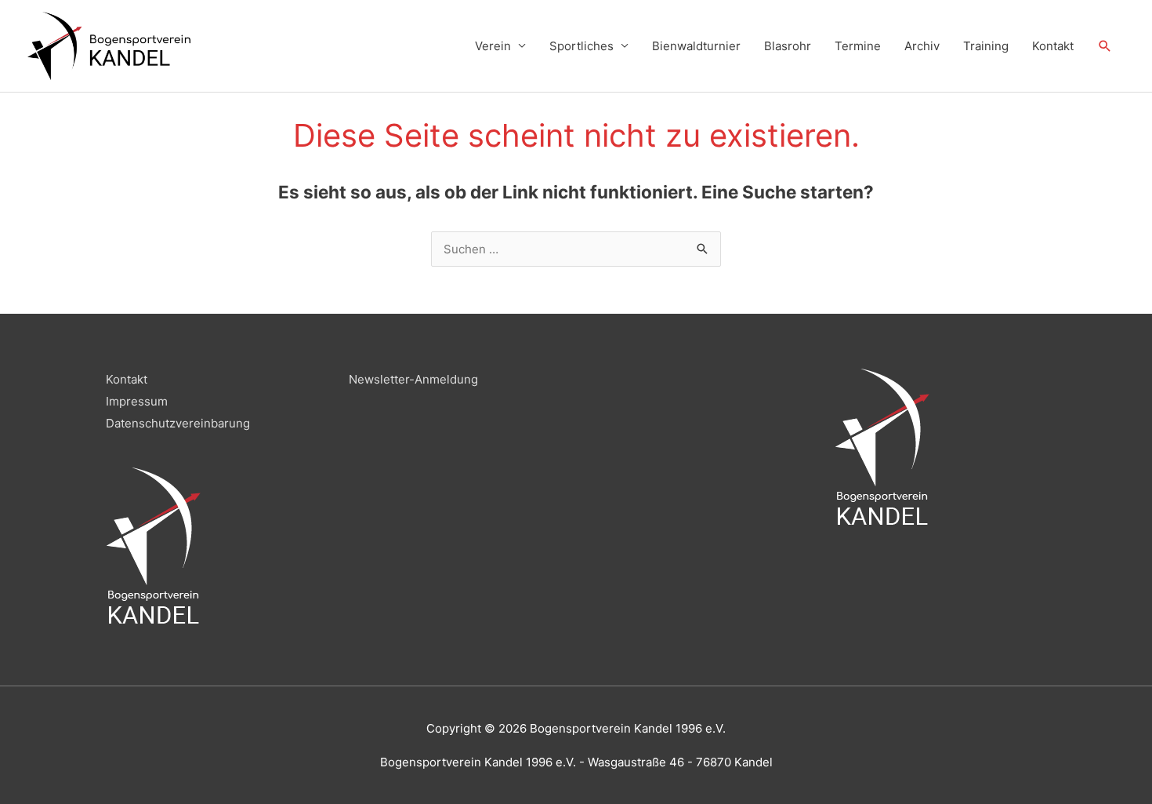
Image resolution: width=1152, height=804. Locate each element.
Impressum (137, 401)
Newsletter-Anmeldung (413, 379)
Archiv (922, 45)
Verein (493, 45)
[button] (1105, 46)
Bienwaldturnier (696, 45)
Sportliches (581, 45)
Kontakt (1053, 45)
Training (986, 45)
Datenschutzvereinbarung (178, 423)
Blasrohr (787, 45)
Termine (858, 45)
